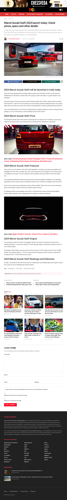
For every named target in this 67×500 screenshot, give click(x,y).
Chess (6, 453)
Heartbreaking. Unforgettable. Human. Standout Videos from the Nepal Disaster (32, 477)
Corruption (7, 455)
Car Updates (11, 268)
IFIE (25, 451)
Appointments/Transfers (35, 14)
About (5, 491)
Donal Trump (7, 459)
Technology (47, 453)
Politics (13, 14)
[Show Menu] (5, 9)
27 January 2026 (28, 339)
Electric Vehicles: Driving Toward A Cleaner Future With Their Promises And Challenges (54, 335)
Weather (46, 455)
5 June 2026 (7, 339)
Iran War (26, 455)
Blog (5, 449)
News (6, 14)
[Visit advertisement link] (33, 3)
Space (46, 449)
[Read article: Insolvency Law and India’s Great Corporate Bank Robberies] (7, 472)
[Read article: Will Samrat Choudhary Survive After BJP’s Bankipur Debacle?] (13, 301)
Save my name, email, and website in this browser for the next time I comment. (27, 389)
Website (37, 382)
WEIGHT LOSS (48, 457)
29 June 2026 (48, 315)
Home (5, 18)
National (26, 461)
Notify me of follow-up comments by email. (15, 395)
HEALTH (26, 449)
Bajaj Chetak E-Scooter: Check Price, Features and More (34, 234)
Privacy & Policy (24, 491)
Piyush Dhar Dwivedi (14, 38)
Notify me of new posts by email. (12, 400)
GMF (25, 447)
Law (25, 457)
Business (21, 14)
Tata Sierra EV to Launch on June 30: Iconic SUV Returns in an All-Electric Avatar (54, 311)
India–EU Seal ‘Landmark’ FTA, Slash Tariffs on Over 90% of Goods (33, 335)
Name (6, 375)
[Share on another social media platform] (61, 81)
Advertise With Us (14, 491)
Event (25, 444)
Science (46, 447)
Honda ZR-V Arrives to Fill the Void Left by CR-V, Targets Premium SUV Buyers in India (33, 311)
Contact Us (33, 491)
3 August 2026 (8, 313)
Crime (5, 457)
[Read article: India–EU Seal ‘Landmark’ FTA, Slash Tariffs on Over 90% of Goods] (34, 325)
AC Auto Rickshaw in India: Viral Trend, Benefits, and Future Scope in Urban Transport (13, 335)
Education (7, 461)
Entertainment (60, 14)
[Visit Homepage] (32, 9)
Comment (7, 354)
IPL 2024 (26, 453)
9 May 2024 (24, 38)
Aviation (6, 447)
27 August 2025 (49, 339)
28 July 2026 (28, 315)
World (46, 459)
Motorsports (27, 459)
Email (6, 382)
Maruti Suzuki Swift (29, 268)
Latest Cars (19, 268)
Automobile (49, 14)
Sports (46, 451)
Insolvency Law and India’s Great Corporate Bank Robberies (26, 470)
